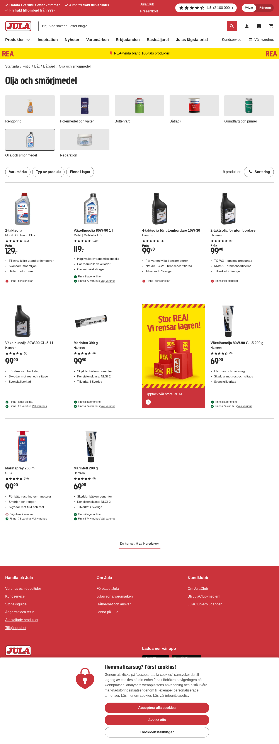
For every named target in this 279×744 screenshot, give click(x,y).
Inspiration (48, 39)
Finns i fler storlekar (21, 280)
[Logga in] (247, 26)
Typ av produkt (48, 172)
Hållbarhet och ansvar (114, 604)
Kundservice (231, 39)
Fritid (27, 66)
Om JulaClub (198, 588)
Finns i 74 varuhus (96, 406)
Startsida (12, 66)
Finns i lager (80, 172)
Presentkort (149, 11)
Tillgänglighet (15, 628)
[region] (139, 700)
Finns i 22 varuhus (28, 406)
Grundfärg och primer (240, 121)
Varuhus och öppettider (23, 588)
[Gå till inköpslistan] (259, 26)
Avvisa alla (157, 720)
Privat (249, 7)
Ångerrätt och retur (19, 612)
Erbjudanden (128, 39)
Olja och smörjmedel (75, 66)
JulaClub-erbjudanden (205, 604)
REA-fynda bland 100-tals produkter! (142, 53)
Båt (36, 66)
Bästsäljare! (158, 39)
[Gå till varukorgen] (271, 26)
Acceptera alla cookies (157, 708)
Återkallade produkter (21, 620)
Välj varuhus (264, 39)
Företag (265, 7)
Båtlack (175, 121)
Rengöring (13, 121)
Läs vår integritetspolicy (171, 695)
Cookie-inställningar (157, 732)
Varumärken (97, 39)
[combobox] (137, 26)
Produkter (14, 39)
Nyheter (72, 39)
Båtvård (49, 66)
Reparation (68, 155)
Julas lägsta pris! (192, 39)
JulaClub (147, 4)
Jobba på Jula (107, 612)
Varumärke (18, 172)
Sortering (262, 172)
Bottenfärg (123, 121)
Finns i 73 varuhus (96, 280)
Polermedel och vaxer (77, 121)
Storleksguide (16, 604)
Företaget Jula (108, 588)
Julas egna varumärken (115, 596)
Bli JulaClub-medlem (204, 596)
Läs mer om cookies (136, 695)
